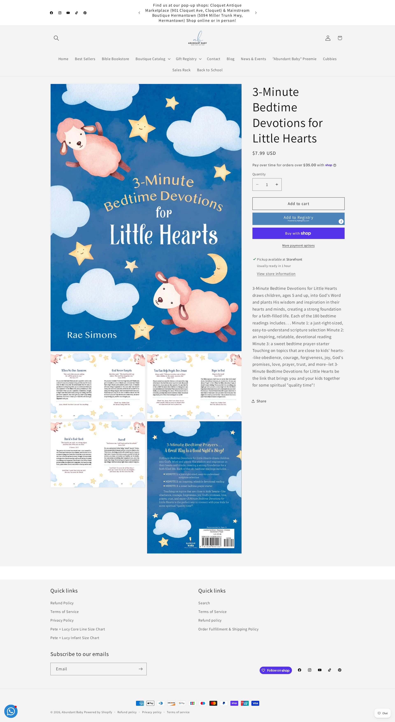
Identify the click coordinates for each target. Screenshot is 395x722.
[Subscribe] (140, 669)
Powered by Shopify (98, 712)
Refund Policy (62, 602)
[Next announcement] (255, 13)
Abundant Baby (72, 712)
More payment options (298, 245)
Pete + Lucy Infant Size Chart (74, 637)
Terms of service (178, 712)
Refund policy (210, 620)
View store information (276, 273)
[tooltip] (341, 221)
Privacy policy (152, 712)
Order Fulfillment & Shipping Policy (228, 629)
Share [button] (261, 400)
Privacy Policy (62, 620)
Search (204, 602)
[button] (56, 38)
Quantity (259, 174)
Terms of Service (64, 611)
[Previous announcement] (139, 13)
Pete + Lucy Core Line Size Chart (77, 629)
